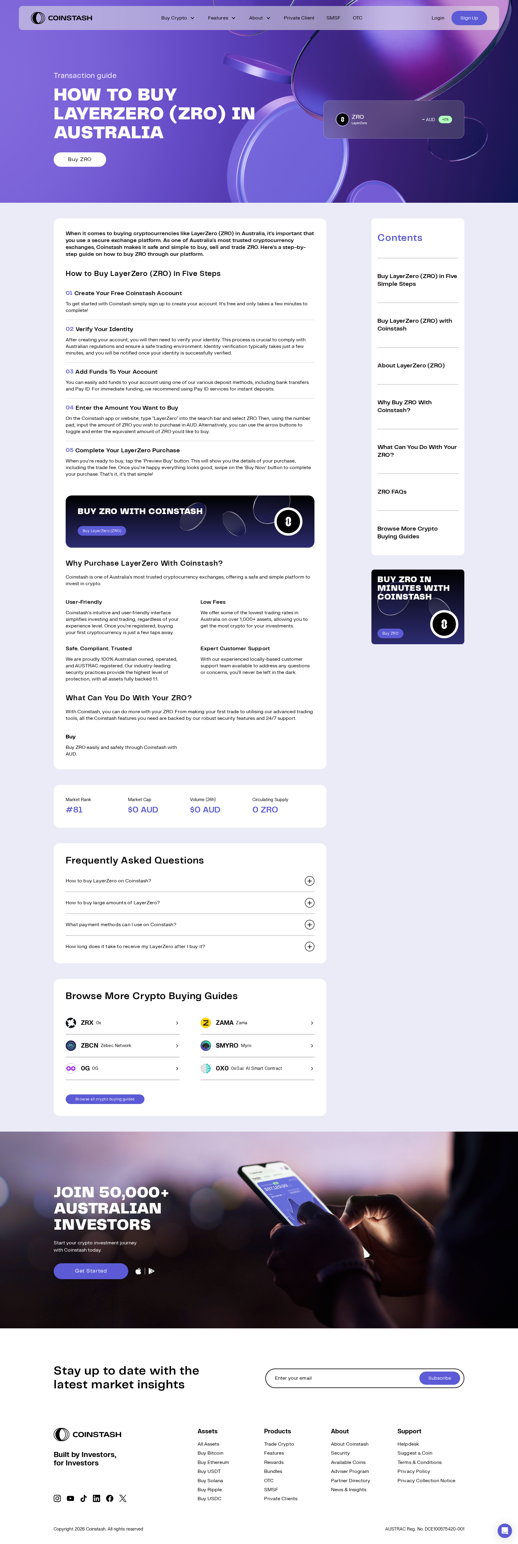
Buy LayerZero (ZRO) (102, 531)
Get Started (91, 1271)
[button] (190, 881)
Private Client (299, 18)
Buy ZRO (80, 159)
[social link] (57, 1498)
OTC (357, 18)
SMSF (333, 18)
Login (438, 18)
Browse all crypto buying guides (105, 1099)
